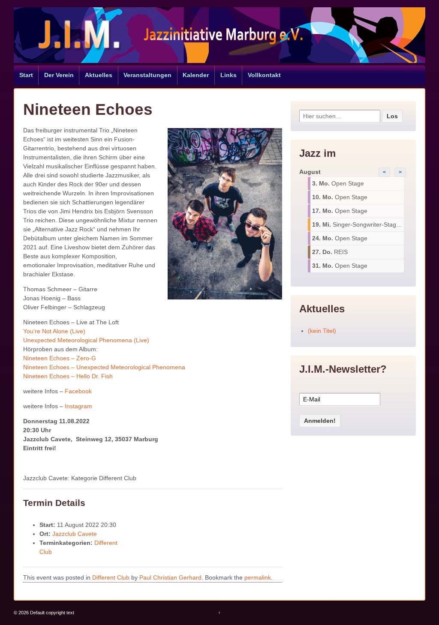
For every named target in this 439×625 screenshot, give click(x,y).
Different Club (110, 577)
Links (228, 75)
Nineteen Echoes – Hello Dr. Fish (68, 376)
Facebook (78, 391)
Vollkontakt (264, 75)
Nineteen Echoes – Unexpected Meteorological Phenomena (104, 367)
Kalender (196, 75)
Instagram (78, 406)
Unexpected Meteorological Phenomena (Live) (86, 340)
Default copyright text (51, 612)
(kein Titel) (322, 330)
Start (26, 75)
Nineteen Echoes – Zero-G (59, 358)
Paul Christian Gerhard (170, 577)
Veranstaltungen (147, 75)
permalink (257, 577)
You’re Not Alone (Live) (54, 331)
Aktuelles (98, 75)
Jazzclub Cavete (74, 533)
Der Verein (59, 75)
